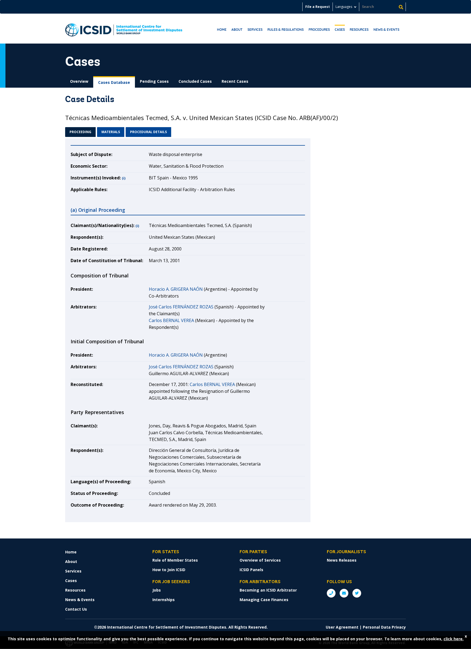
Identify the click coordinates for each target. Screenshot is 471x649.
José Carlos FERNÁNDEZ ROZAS (181, 307)
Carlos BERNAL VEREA (171, 320)
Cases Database (114, 82)
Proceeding (80, 132)
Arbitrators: (83, 307)
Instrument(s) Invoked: (96, 178)
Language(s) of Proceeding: (101, 482)
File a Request (317, 6)
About (237, 29)
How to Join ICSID (168, 569)
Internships (163, 599)
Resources (359, 29)
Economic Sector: (89, 166)
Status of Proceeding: (94, 493)
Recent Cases (235, 81)
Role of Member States (175, 560)
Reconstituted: (87, 384)
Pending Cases (154, 81)
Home (222, 29)
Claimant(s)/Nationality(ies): (102, 225)
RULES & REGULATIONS (285, 29)
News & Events (386, 29)
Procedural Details (148, 132)
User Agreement (342, 627)
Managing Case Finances (264, 599)
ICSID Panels (251, 569)
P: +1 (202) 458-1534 (331, 593)
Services (254, 29)
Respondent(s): (87, 237)
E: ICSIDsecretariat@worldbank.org (344, 593)
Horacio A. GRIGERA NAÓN (176, 289)
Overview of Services (260, 560)
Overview (79, 81)
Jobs (156, 590)
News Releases (342, 560)
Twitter (356, 593)
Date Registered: (89, 249)
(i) (123, 178)
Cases (340, 29)
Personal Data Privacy (384, 627)
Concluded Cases (195, 81)
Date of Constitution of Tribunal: (107, 261)
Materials (110, 132)
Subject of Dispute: (91, 154)
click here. (453, 638)
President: (82, 289)
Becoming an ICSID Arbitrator (268, 590)
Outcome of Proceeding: (97, 505)
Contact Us (76, 609)
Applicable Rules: (89, 189)
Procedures (319, 29)
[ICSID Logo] (123, 28)
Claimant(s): (84, 426)
